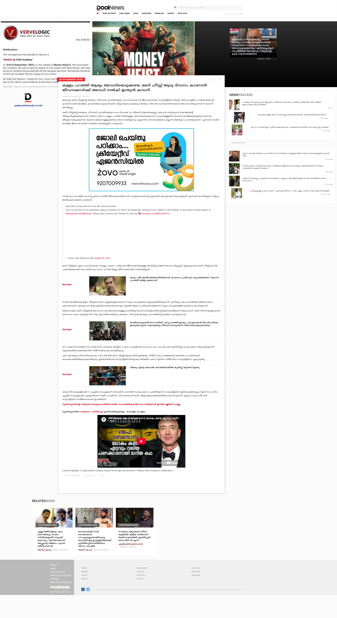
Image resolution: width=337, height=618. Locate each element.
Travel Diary (141, 568)
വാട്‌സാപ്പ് (97, 412)
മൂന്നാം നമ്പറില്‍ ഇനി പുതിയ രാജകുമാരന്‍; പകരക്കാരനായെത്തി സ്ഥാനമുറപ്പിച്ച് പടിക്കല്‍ (290, 127)
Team (52, 568)
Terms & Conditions (60, 575)
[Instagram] (233, 14)
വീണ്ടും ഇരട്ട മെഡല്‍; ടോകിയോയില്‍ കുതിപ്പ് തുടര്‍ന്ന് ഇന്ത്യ (165, 367)
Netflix (101, 475)
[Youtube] (241, 14)
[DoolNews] (109, 8)
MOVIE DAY (159, 13)
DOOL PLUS (182, 13)
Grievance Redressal (61, 582)
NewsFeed (196, 575)
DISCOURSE (146, 13)
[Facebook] (226, 14)
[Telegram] (237, 14)
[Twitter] (229, 14)
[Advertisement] (141, 159)
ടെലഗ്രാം (85, 412)
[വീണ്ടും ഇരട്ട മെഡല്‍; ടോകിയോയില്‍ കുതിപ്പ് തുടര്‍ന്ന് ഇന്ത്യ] (107, 375)
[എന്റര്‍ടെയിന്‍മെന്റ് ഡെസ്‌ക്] (28, 97)
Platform (196, 568)
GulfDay (140, 579)
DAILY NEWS (124, 13)
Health (84, 575)
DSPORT (170, 13)
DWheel (84, 572)
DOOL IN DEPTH (109, 13)
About (53, 565)
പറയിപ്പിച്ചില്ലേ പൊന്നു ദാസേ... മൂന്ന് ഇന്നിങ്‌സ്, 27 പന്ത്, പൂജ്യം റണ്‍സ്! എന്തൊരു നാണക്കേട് (289, 191)
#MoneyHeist (72, 213)
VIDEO (135, 13)
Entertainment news (72, 475)
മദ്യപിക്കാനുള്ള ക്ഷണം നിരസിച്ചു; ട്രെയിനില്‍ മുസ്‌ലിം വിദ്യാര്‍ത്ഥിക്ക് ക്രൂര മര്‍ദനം (292, 115)
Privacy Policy (58, 572)
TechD (84, 568)
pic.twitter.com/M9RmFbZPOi (155, 213)
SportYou (140, 575)
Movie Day (196, 572)
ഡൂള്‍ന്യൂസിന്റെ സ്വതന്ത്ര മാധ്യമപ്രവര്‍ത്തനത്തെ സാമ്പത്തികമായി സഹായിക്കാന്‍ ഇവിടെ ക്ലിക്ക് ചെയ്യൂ (121, 404)
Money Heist (89, 475)
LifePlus (140, 572)
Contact (54, 579)
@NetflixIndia (85, 213)
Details (84, 579)
